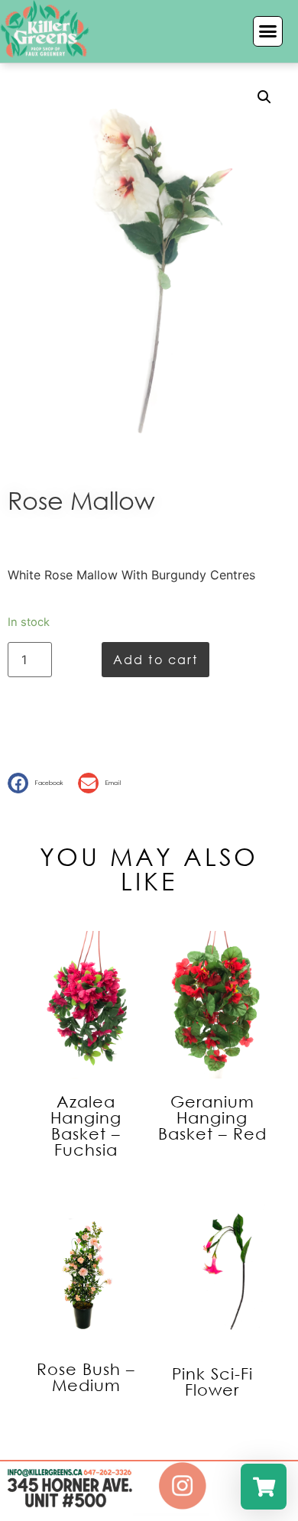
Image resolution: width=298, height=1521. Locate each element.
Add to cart (155, 659)
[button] (268, 31)
